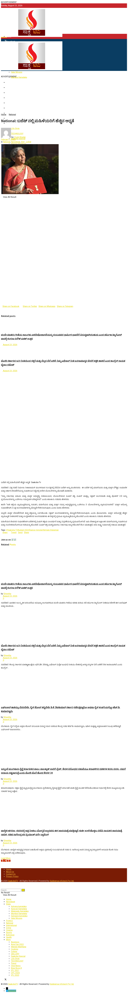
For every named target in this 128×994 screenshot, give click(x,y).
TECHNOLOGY (17, 961)
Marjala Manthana (18, 947)
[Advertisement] (64, 95)
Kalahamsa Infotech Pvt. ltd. (62, 881)
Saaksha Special (18, 139)
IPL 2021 (15, 970)
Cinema (9, 930)
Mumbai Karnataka (19, 77)
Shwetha (7, 593)
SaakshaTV (13, 881)
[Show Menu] (1, 40)
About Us (10, 872)
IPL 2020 (15, 975)
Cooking (14, 949)
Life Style (15, 958)
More (8, 939)
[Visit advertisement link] (60, 74)
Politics (9, 920)
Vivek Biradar (20, 137)
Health (9, 937)
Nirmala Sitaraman (51, 530)
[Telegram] (7, 991)
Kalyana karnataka (18, 906)
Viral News (15, 966)
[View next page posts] (3, 373)
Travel (13, 963)
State (8, 904)
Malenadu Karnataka (19, 911)
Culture (14, 951)
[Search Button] (1, 887)
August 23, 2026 (9, 344)
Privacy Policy (12, 876)
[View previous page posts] (1, 373)
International (11, 925)
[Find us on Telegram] (9, 860)
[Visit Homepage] (31, 36)
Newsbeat (15, 142)
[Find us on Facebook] (2, 860)
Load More (5, 858)
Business (15, 942)
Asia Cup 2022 (17, 944)
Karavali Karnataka (19, 909)
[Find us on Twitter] (5, 860)
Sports (9, 932)
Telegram (12, 991)
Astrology (10, 935)
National (12, 114)
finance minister (36, 530)
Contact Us (11, 874)
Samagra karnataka (19, 916)
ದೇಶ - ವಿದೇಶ (26, 142)
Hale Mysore (16, 72)
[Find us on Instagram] (8, 860)
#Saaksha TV (12, 530)
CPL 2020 (15, 973)
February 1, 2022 (8, 139)
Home (8, 36)
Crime (8, 928)
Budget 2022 (23, 530)
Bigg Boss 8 (16, 968)
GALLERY (15, 954)
